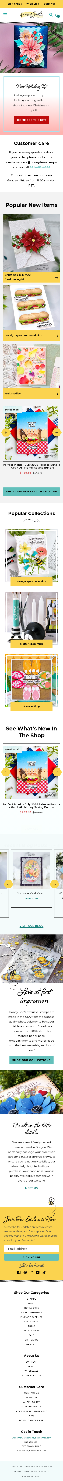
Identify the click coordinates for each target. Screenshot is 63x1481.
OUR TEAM (31, 1362)
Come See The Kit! (31, 120)
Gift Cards (31, 1340)
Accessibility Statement (31, 1411)
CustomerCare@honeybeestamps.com (31, 1437)
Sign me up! (31, 1257)
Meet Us (31, 1188)
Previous (6, 432)
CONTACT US (31, 1393)
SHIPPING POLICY (32, 1406)
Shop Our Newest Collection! (31, 491)
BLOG (31, 1366)
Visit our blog (31, 925)
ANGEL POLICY (31, 1402)
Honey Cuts (31, 1308)
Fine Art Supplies (31, 1317)
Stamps (31, 1299)
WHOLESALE (31, 1371)
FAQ (31, 1415)
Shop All (31, 1344)
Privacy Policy (40, 1471)
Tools (31, 1326)
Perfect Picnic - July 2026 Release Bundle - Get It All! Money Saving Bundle (31, 466)
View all (31, 828)
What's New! (32, 1330)
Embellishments (31, 1312)
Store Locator (31, 1375)
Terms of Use (22, 1471)
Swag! (31, 1303)
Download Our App (31, 1420)
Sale (31, 1335)
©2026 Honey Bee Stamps (38, 1466)
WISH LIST (31, 1397)
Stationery (31, 1321)
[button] (51, 15)
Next (57, 432)
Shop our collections (31, 1060)
